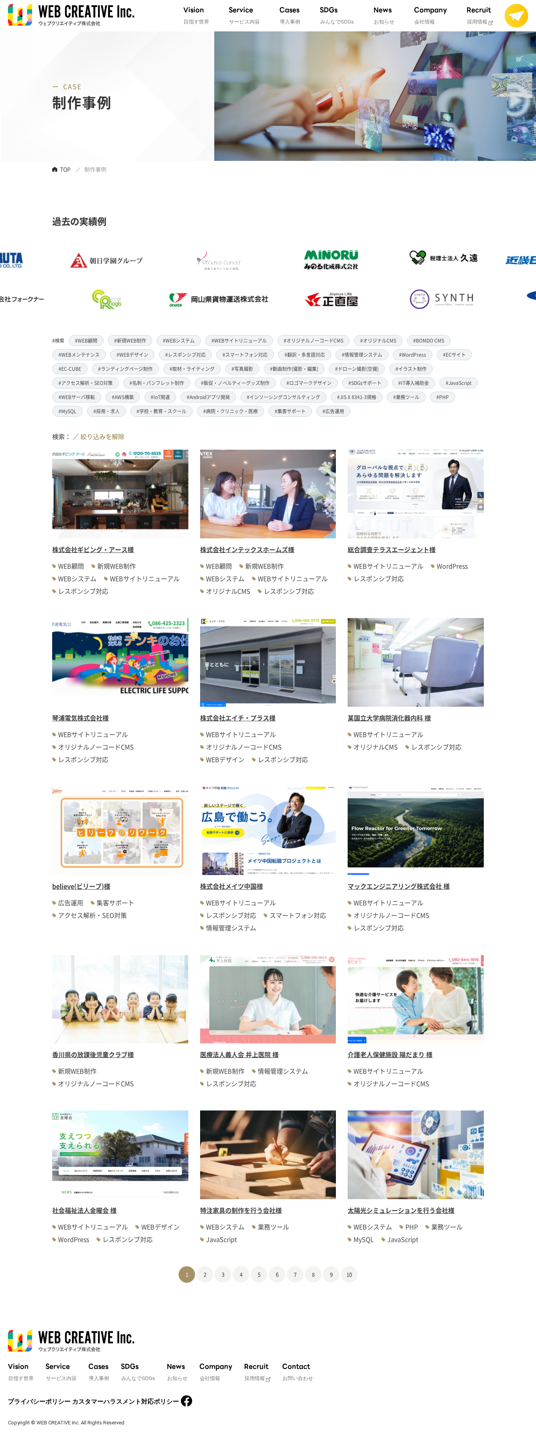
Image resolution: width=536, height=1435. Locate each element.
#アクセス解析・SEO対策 (85, 382)
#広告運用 (333, 411)
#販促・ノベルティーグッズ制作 (235, 382)
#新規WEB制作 (130, 340)
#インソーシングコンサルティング (283, 397)
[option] (63, 280)
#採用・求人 (106, 411)
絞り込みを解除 (102, 436)
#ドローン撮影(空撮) (357, 368)
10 (349, 1274)
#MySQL (67, 411)
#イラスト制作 (411, 368)
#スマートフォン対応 (245, 354)
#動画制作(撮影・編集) (294, 368)
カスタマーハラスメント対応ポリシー (125, 1401)
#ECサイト (454, 354)
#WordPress (412, 354)
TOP (65, 169)
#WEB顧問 (86, 340)
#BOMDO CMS (428, 340)
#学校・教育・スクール (161, 411)
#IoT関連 (160, 397)
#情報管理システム (362, 354)
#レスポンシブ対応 (185, 354)
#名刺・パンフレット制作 (156, 382)
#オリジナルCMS (378, 340)
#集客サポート (290, 411)
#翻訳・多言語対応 (304, 354)
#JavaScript (459, 382)
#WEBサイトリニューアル (239, 340)
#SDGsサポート (364, 382)
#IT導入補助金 (413, 382)
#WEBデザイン (132, 354)
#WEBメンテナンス (79, 354)
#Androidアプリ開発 (208, 397)
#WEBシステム (179, 340)
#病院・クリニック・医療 (230, 411)
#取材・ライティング (192, 368)
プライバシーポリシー (39, 1401)
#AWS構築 (123, 397)
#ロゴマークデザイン (309, 382)
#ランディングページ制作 (125, 368)
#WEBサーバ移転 (76, 397)
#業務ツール (406, 397)
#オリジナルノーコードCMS (313, 340)
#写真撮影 (242, 368)
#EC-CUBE (69, 368)
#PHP (442, 397)
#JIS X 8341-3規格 (356, 397)
